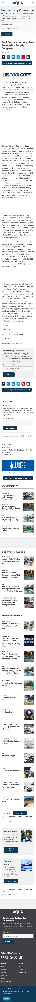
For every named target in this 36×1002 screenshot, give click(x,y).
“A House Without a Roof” (9, 699)
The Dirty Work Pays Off (11, 770)
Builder (4, 797)
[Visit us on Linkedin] (20, 957)
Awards (4, 768)
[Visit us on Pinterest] (11, 957)
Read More (11, 881)
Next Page (19, 813)
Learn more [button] (7, 994)
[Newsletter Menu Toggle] (33, 3)
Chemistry (5, 739)
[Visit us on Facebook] (2, 957)
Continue (10, 428)
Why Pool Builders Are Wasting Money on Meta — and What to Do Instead (11, 519)
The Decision (7, 712)
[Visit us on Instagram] (6, 957)
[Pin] (23, 57)
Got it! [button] (6, 998)
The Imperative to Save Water (11, 800)
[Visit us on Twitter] (15, 957)
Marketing (6, 515)
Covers (4, 695)
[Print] (3, 57)
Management (6, 448)
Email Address (6, 24)
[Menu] (3, 3)
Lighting (5, 504)
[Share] (8, 57)
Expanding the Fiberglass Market (10, 529)
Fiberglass (6, 526)
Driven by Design (8, 756)
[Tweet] (18, 57)
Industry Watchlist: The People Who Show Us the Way (18, 451)
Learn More (11, 849)
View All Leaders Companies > (18, 478)
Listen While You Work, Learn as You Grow (11, 639)
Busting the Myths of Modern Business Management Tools (9, 497)
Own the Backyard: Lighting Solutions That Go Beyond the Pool (11, 508)
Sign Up (7, 34)
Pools (4, 710)
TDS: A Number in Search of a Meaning (12, 742)
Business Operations (9, 724)
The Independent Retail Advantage (11, 728)
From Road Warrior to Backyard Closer (10, 786)
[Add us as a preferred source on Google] (28, 57)
